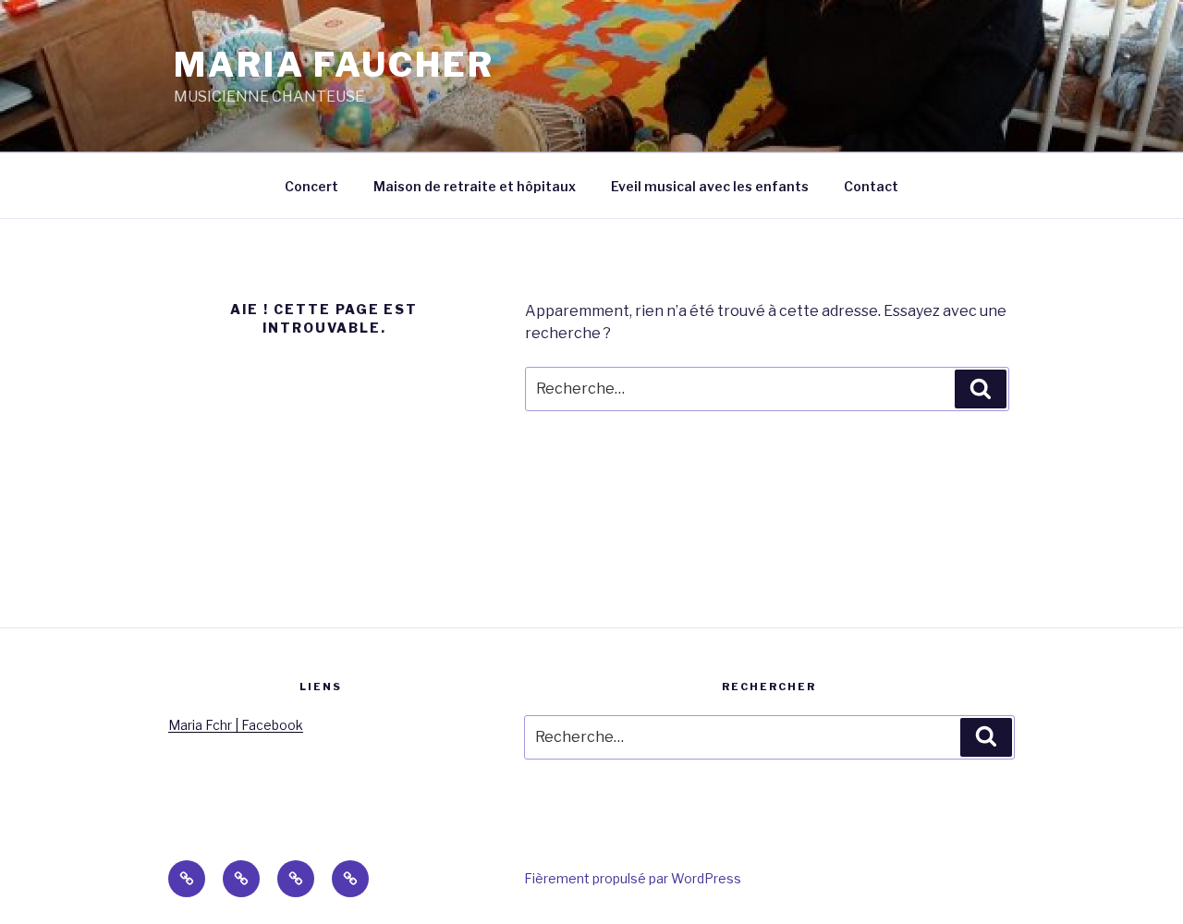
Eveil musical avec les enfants (710, 186)
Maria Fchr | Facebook (235, 725)
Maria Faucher (334, 64)
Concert (311, 186)
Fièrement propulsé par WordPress (632, 878)
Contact (871, 186)
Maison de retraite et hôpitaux (474, 186)
